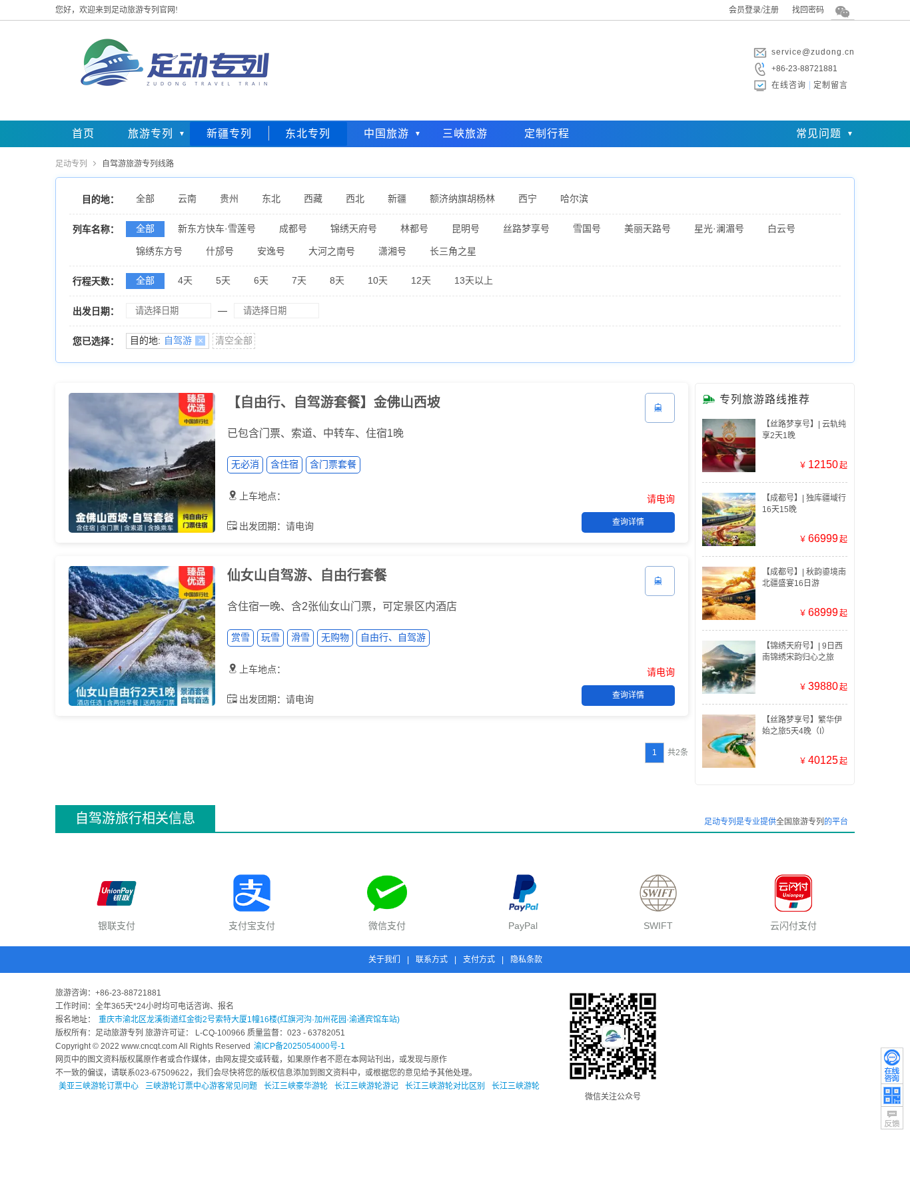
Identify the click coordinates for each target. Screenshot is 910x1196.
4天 (185, 280)
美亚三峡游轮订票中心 (99, 1086)
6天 (261, 280)
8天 (337, 280)
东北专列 (307, 133)
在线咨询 (788, 85)
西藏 (313, 198)
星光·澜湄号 (719, 228)
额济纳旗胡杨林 (462, 198)
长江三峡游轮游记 (366, 1086)
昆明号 (466, 228)
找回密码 (808, 10)
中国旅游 (386, 133)
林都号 (414, 228)
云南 (187, 198)
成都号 (293, 228)
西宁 (527, 198)
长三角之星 (453, 251)
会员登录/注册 (754, 10)
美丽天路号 (647, 228)
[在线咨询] (892, 1065)
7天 (299, 280)
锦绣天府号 (353, 228)
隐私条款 (526, 959)
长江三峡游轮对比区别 (445, 1086)
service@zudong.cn (813, 52)
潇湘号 (392, 251)
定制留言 (830, 85)
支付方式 (479, 959)
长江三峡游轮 (516, 1086)
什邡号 (220, 251)
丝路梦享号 (526, 228)
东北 (271, 198)
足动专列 (71, 163)
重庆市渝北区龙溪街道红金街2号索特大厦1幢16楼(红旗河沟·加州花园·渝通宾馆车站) (249, 1019)
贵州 (229, 198)
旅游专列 (150, 133)
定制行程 (547, 133)
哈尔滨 (574, 198)
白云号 (781, 228)
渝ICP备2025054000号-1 (299, 1046)
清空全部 (233, 340)
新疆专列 (229, 133)
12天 (421, 280)
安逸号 (271, 251)
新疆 (397, 198)
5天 (223, 280)
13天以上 (473, 280)
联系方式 (432, 959)
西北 (355, 198)
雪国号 (587, 228)
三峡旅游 (465, 133)
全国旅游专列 (800, 821)
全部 (145, 198)
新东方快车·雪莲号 (217, 228)
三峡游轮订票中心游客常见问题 (201, 1086)
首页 (83, 133)
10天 (378, 280)
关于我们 (384, 959)
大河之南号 (331, 251)
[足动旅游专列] (171, 110)
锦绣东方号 (159, 251)
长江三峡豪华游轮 (296, 1086)
